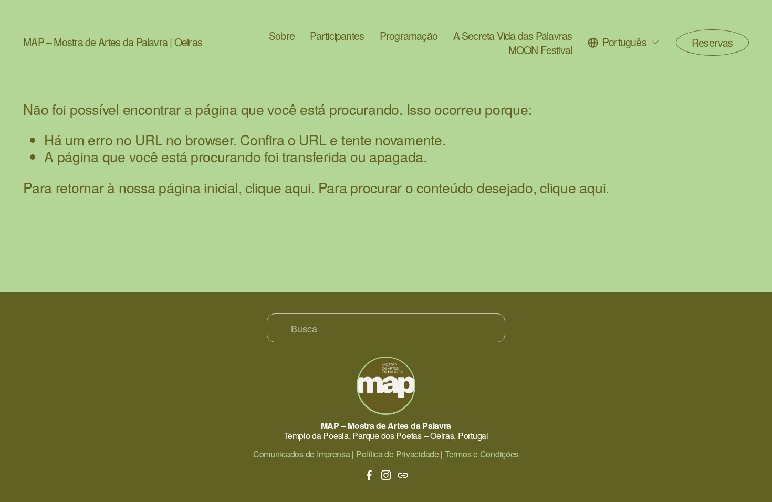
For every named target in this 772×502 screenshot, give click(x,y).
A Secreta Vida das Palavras (512, 36)
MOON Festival (540, 50)
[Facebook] (369, 475)
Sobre (282, 36)
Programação (408, 36)
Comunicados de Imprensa (301, 454)
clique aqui (278, 187)
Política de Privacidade (397, 454)
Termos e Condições (482, 454)
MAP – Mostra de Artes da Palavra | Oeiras (112, 42)
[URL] (403, 475)
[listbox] (624, 42)
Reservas (712, 42)
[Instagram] (386, 475)
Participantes (337, 36)
